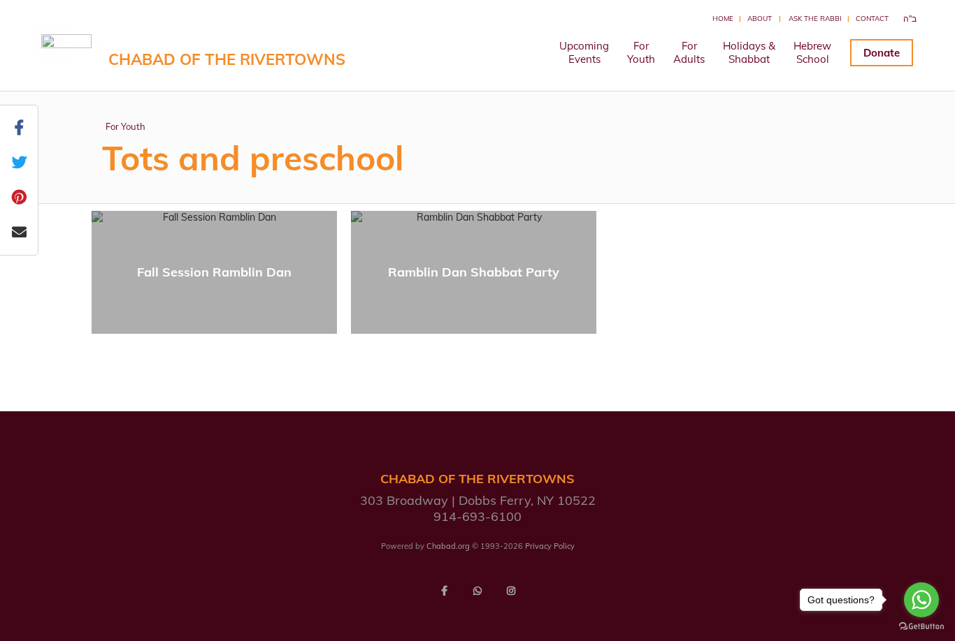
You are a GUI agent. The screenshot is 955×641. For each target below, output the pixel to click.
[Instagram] (511, 590)
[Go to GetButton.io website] (921, 626)
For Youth (125, 126)
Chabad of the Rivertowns (226, 59)
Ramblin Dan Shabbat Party (473, 272)
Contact (872, 18)
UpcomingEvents (584, 52)
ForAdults (689, 52)
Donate (881, 52)
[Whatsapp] (477, 590)
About (759, 18)
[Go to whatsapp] (921, 599)
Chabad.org (448, 546)
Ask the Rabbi (815, 18)
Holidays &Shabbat (749, 52)
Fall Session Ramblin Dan (214, 272)
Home (722, 18)
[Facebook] (444, 590)
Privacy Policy (550, 546)
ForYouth (641, 52)
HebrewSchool (812, 52)
